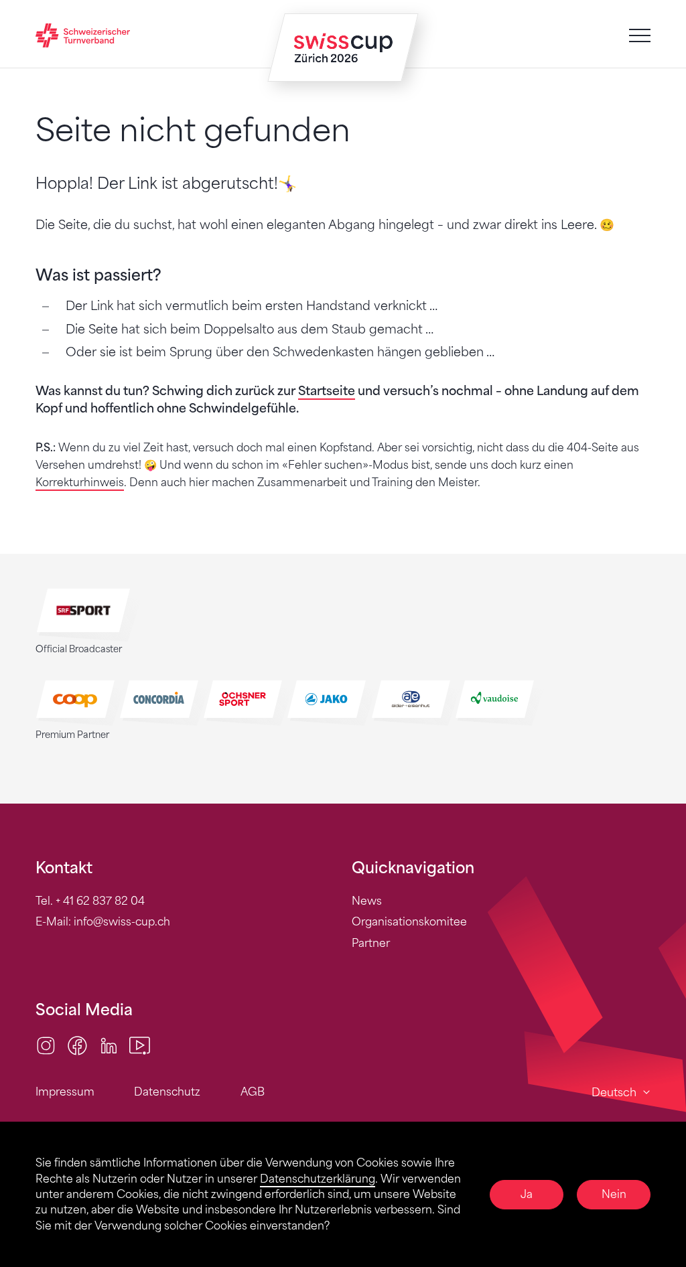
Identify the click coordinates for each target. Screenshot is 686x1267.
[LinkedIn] (108, 1044)
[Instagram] (46, 1044)
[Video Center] (139, 1044)
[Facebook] (77, 1044)
